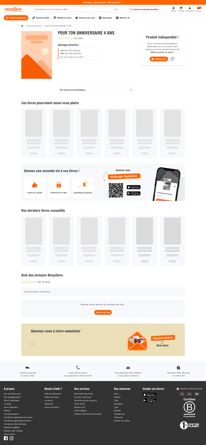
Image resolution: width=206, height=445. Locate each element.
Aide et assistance (52, 394)
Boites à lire (79, 407)
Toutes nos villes (122, 421)
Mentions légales (12, 427)
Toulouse (118, 417)
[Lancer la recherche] (115, 9)
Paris (116, 394)
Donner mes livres (82, 397)
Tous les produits (34, 26)
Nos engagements (12, 397)
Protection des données (15, 424)
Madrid (117, 397)
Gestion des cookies (13, 431)
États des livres (51, 397)
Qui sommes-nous (12, 394)
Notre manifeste (11, 400)
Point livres (79, 404)
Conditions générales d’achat (17, 421)
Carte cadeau (80, 410)
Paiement (48, 404)
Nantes (117, 410)
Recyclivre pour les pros (85, 400)
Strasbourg (119, 414)
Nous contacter (51, 407)
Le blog (7, 404)
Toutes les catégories (17, 17)
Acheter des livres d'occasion (88, 414)
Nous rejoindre (11, 407)
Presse (7, 410)
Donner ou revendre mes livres (146, 9)
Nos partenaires (11, 414)
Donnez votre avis (103, 312)
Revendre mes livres (83, 394)
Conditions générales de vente (18, 417)
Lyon (116, 407)
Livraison (48, 400)
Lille (116, 400)
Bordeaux (118, 404)
